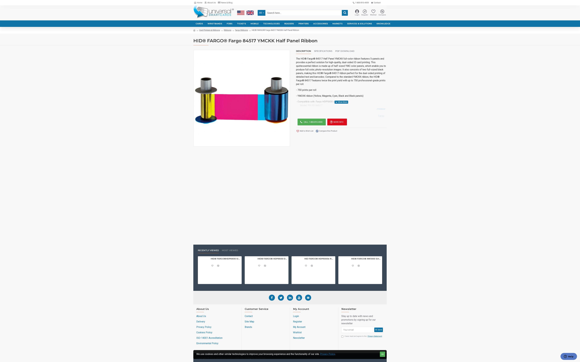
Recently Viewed (208, 250)
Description (303, 51)
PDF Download (344, 51)
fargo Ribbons (241, 30)
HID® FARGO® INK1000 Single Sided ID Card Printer (366, 258)
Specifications (323, 51)
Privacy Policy (327, 354)
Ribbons (227, 30)
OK (382, 354)
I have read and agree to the (363, 336)
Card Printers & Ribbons (209, 30)
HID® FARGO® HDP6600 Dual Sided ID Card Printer (272, 258)
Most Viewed (230, 250)
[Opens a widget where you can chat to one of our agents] (568, 356)
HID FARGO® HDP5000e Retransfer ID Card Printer (319, 258)
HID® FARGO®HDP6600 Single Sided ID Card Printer (226, 258)
